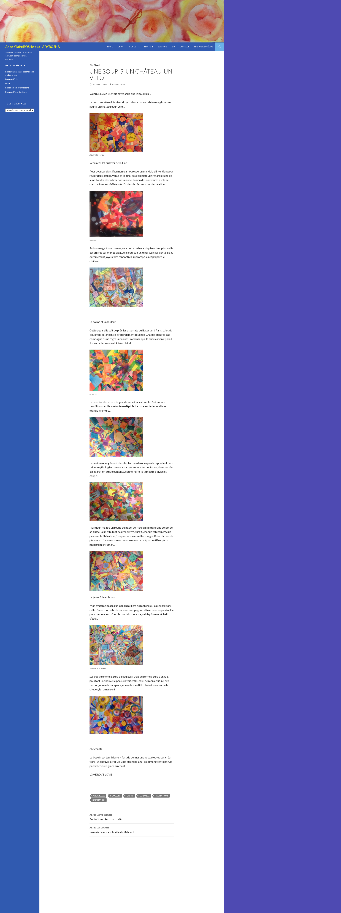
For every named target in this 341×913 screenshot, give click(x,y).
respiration (99, 800)
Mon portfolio (11, 79)
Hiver (8, 83)
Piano (110, 46)
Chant (121, 46)
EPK (173, 46)
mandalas (144, 796)
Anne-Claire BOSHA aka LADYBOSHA (32, 47)
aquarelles (99, 796)
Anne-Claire (119, 84)
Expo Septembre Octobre (17, 87)
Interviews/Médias (203, 46)
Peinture (148, 46)
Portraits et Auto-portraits (106, 817)
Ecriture (162, 46)
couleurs (115, 796)
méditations (161, 796)
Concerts (134, 46)
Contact (184, 46)
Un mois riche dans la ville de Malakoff (112, 829)
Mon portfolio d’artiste (16, 92)
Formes (130, 796)
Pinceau (95, 65)
